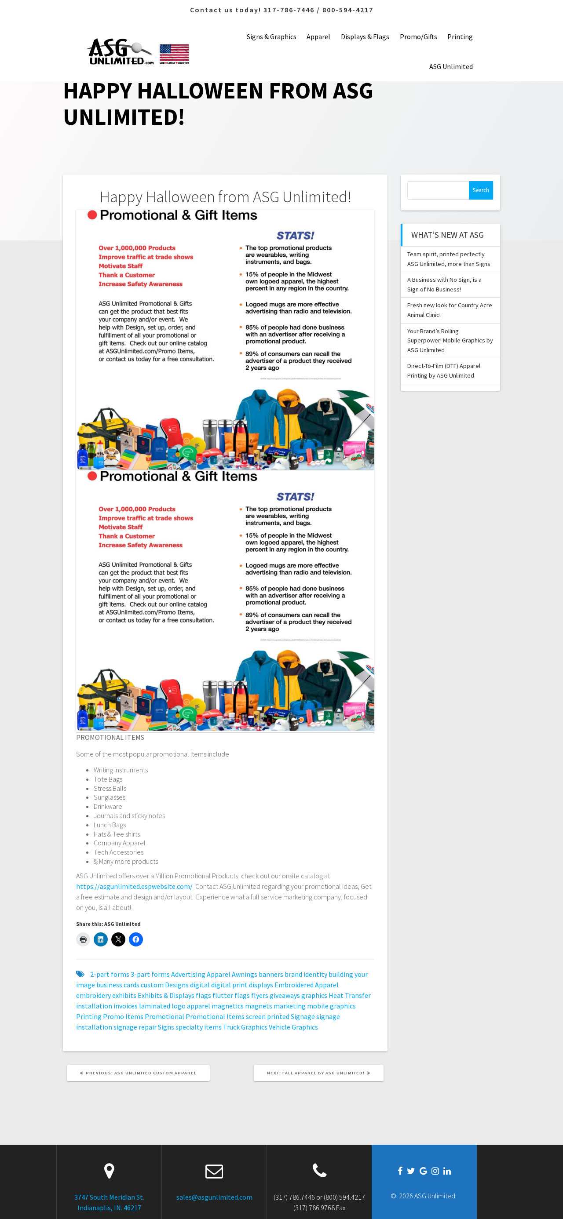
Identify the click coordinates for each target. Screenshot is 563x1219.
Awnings (244, 974)
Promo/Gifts (418, 36)
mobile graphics (331, 1005)
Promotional (164, 1016)
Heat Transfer (350, 995)
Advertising (188, 974)
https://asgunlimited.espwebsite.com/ (134, 886)
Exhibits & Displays (166, 995)
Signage (303, 1016)
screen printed (267, 1016)
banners (271, 974)
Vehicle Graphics (293, 1027)
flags (203, 995)
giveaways (285, 995)
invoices (125, 1005)
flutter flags (231, 995)
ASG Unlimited (451, 66)
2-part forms (109, 974)
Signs (166, 1027)
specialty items (198, 1027)
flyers (259, 995)
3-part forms (150, 974)
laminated (154, 1005)
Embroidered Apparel (306, 984)
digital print (229, 984)
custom (152, 984)
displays (261, 984)
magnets (258, 1005)
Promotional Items (215, 1016)
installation (94, 1005)
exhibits (124, 995)
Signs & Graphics (271, 36)
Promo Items (123, 1016)
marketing (290, 1005)
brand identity (306, 974)
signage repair (135, 1027)
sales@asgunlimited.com (214, 1197)
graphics (314, 995)
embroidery (93, 995)
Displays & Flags (365, 36)
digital (200, 984)
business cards (117, 984)
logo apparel (191, 1005)
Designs (177, 984)
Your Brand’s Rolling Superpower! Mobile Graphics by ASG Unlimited (450, 340)
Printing (460, 36)
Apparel (318, 36)
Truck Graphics (245, 1027)
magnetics (228, 1005)
